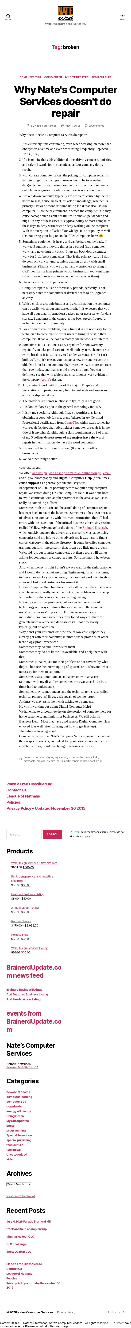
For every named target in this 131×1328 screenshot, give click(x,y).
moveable (29, 761)
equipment (61, 757)
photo (10, 1125)
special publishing (18, 1140)
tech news (13, 1149)
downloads (14, 1106)
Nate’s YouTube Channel (20, 1196)
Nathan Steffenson (45, 125)
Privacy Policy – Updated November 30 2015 (45, 808)
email (107, 473)
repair (75, 761)
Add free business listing (23, 999)
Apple (45, 379)
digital (49, 757)
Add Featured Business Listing (27, 994)
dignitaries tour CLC (20, 1236)
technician (96, 761)
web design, (40, 473)
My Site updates (76, 77)
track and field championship (26, 1229)
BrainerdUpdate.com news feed (34, 971)
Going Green (53, 77)
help (95, 757)
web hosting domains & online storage (75, 473)
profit (67, 761)
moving (41, 761)
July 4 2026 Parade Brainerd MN (28, 1221)
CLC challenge (16, 1244)
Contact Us (16, 790)
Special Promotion (19, 1135)
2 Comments (96, 125)
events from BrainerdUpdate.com (34, 1021)
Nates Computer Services (35, 1312)
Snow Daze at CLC (18, 1251)
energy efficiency (18, 1111)
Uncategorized (16, 1154)
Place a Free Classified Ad (29, 784)
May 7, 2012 (73, 125)
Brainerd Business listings (24, 989)
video (10, 1159)
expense (74, 757)
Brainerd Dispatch (94, 528)
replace (84, 761)
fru (81, 757)
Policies (13, 802)
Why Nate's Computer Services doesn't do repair (65, 101)
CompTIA (71, 422)
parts (60, 761)
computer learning (19, 1096)
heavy (88, 757)
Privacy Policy (66, 1312)
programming (16, 1130)
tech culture (102, 77)
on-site (51, 761)
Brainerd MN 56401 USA (22, 1067)
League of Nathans (23, 796)
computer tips (30, 77)
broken (28, 757)
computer (39, 757)
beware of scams (18, 1092)
